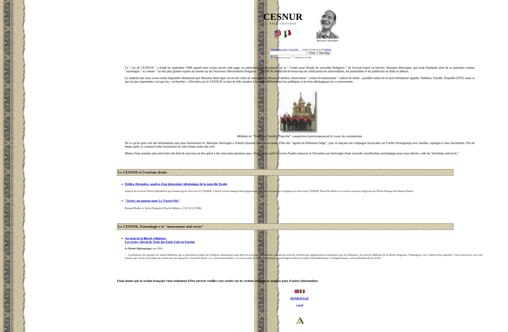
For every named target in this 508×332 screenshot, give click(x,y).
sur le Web (294, 49)
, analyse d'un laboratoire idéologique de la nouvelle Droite (176, 184)
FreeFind (327, 49)
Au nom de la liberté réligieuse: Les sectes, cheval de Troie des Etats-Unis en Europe (160, 240)
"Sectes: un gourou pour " (152, 200)
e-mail (299, 305)
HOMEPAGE (299, 298)
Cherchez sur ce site (279, 49)
